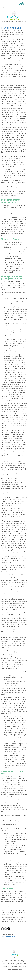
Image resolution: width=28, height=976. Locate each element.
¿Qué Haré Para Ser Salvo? (9, 936)
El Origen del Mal (11, 27)
